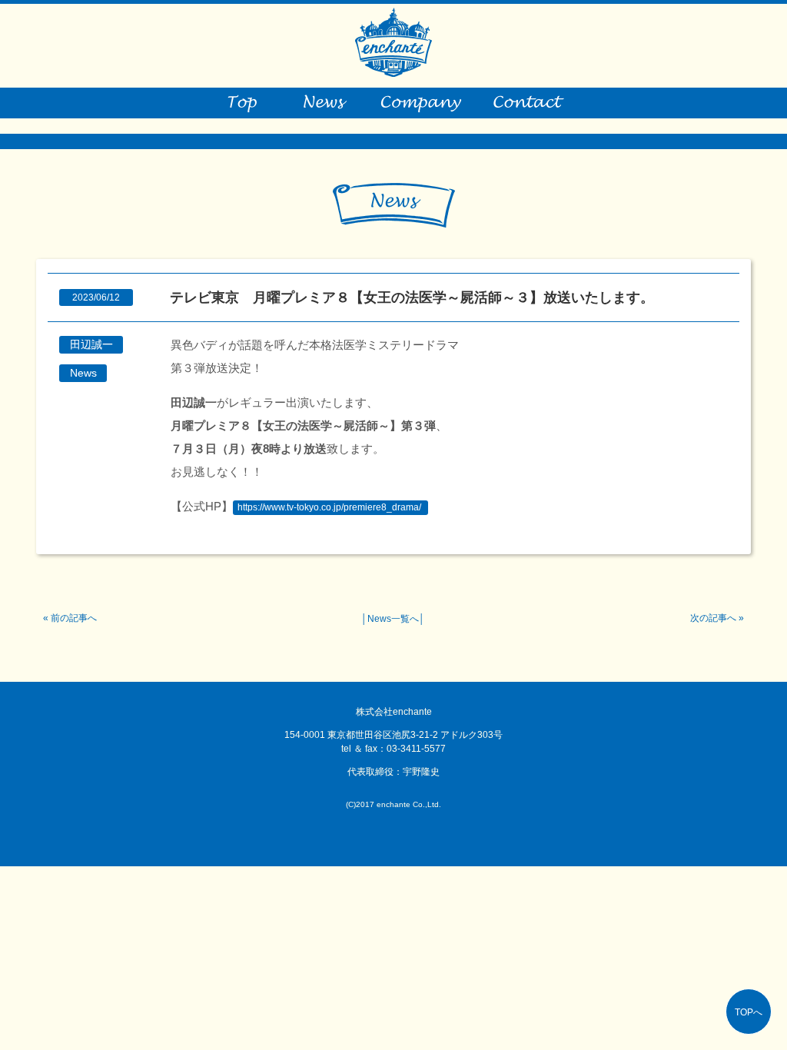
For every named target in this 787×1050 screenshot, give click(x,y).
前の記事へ (74, 618)
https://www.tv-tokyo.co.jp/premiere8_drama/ (329, 507)
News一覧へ (393, 618)
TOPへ (748, 1012)
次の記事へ (713, 618)
